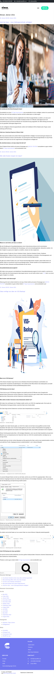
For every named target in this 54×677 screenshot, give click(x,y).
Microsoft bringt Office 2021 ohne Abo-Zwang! (14, 579)
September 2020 (7, 605)
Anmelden (5, 630)
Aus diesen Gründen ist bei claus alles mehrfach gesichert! (17, 578)
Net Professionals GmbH (10, 673)
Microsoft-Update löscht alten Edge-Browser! (14, 583)
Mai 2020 (5, 612)
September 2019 (7, 614)
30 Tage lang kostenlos (17, 112)
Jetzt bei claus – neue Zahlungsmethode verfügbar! (16, 22)
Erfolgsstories (6, 624)
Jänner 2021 (6, 598)
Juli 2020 (5, 609)
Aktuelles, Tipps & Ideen (9, 622)
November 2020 (7, 601)
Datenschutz (30, 672)
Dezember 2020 (7, 600)
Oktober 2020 (6, 603)
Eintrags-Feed (6, 632)
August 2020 (6, 607)
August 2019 (6, 616)
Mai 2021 (5, 594)
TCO (44, 273)
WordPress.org (6, 636)
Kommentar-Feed (7, 634)
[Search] (26, 568)
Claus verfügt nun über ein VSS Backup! (12, 291)
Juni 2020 (5, 611)
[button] (38, 8)
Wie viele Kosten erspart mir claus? (11, 156)
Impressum (23, 672)
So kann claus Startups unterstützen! (12, 581)
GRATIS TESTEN (32, 146)
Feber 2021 (6, 596)
